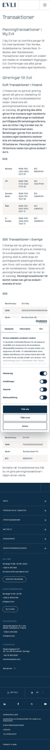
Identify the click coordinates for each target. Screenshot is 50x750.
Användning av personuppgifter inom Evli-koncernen (22, 720)
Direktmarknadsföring (13, 725)
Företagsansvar (11, 520)
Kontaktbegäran (14, 579)
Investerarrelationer (15, 548)
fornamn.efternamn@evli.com (15, 572)
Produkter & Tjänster (14, 511)
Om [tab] (41, 329)
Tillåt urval (25, 417)
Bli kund (10, 609)
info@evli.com (8, 602)
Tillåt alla (25, 409)
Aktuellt (7, 529)
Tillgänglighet (10, 734)
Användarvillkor (10, 715)
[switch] (43, 381)
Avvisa (25, 426)
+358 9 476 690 (10, 568)
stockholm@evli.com (11, 659)
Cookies (6, 730)
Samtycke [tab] (9, 329)
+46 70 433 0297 (10, 655)
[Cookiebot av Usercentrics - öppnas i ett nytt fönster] (36, 321)
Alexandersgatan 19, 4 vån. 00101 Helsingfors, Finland (14, 627)
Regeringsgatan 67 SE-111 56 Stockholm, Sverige (16, 650)
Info (5, 501)
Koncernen (9, 539)
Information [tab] (25, 329)
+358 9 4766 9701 (11, 598)
